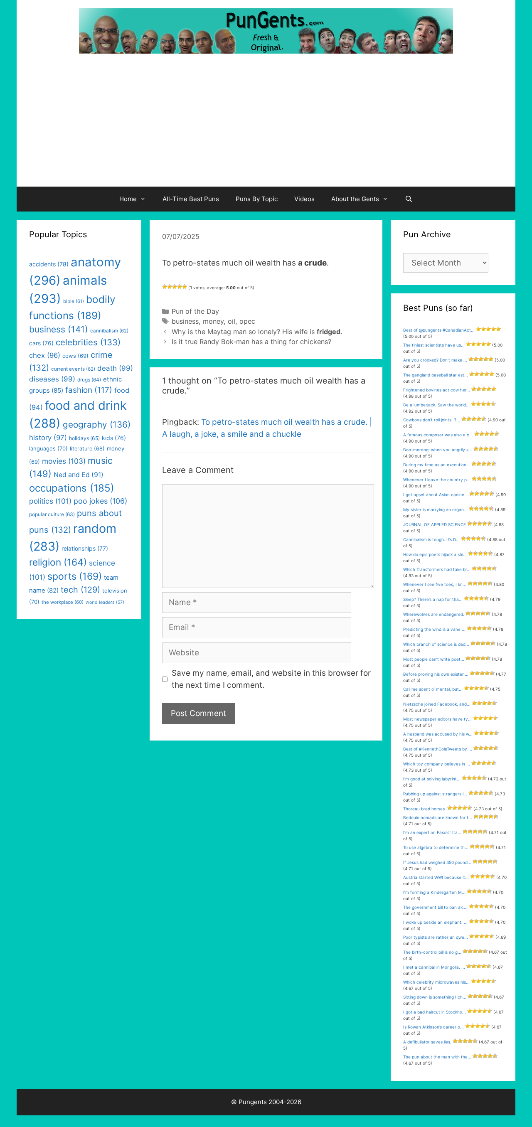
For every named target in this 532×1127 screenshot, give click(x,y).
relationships (85, 548)
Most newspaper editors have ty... (437, 718)
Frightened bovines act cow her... (436, 389)
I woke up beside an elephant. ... (435, 922)
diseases (52, 379)
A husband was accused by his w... (438, 733)
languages (48, 448)
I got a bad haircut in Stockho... (434, 1011)
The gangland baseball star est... (435, 374)
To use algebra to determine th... (435, 847)
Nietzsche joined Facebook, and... (436, 703)
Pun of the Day (195, 311)
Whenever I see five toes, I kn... (434, 584)
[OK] (174, 286)
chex (44, 355)
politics (50, 501)
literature (87, 448)
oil (231, 321)
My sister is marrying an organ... (435, 509)
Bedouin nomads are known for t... (437, 817)
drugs (89, 379)
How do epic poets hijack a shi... (435, 554)
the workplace (63, 602)
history (48, 437)
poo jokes (100, 501)
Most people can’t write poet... (433, 659)
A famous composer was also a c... (438, 434)
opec (247, 321)
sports (74, 576)
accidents (49, 264)
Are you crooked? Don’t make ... (435, 359)
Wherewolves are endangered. (433, 614)
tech (80, 590)
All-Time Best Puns (191, 199)
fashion (88, 390)
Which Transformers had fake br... (436, 569)
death (115, 368)
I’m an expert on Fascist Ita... (432, 832)
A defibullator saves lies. (427, 1041)
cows (75, 355)
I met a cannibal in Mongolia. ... (434, 967)
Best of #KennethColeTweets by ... (437, 748)
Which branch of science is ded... (436, 644)
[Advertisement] (266, 124)
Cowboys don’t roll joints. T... (431, 419)
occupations (71, 488)
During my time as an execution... (436, 464)
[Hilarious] (184, 286)
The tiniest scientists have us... (434, 344)
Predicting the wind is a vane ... (434, 629)
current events (73, 369)
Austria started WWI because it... (436, 877)
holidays (84, 438)
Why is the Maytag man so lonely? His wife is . (257, 331)
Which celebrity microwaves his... (436, 981)
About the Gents (355, 199)
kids (114, 437)
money (213, 321)
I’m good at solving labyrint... (432, 778)
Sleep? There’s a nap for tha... (433, 599)
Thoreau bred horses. (424, 808)
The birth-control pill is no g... (432, 952)
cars (41, 343)
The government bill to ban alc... (435, 907)
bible (73, 301)
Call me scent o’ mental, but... (433, 689)
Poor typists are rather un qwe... (435, 937)
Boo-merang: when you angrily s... (437, 449)
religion (58, 562)
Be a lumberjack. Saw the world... (436, 404)
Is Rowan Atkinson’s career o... (433, 1026)
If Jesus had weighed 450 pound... (437, 862)
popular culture (52, 514)
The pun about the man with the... (437, 1056)
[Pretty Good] (179, 286)
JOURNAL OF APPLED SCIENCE (434, 524)
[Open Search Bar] (409, 199)
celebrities (88, 342)
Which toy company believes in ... (436, 763)
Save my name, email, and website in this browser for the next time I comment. (271, 679)
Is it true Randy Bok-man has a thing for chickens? (251, 341)
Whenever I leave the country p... (436, 479)
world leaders (105, 602)
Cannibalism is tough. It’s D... (431, 539)
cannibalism (109, 331)
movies (64, 461)
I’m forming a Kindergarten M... (434, 892)
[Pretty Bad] (169, 286)
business (185, 321)
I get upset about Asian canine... (435, 494)
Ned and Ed (78, 475)
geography (97, 424)
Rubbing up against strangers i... (435, 793)
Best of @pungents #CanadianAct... (439, 329)
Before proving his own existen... (435, 674)
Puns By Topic (257, 199)
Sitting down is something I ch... (434, 996)
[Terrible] (164, 286)
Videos (304, 199)
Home (128, 199)
